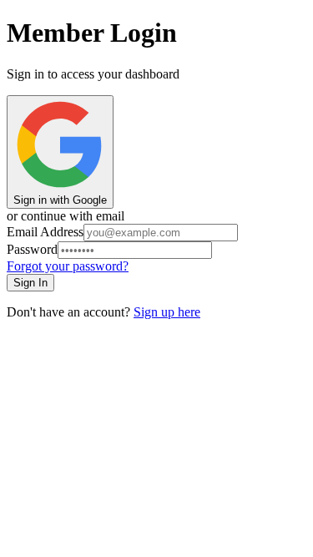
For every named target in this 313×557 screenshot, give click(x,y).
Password (32, 249)
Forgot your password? (68, 266)
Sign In (30, 282)
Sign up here (167, 312)
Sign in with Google (60, 200)
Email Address (45, 232)
